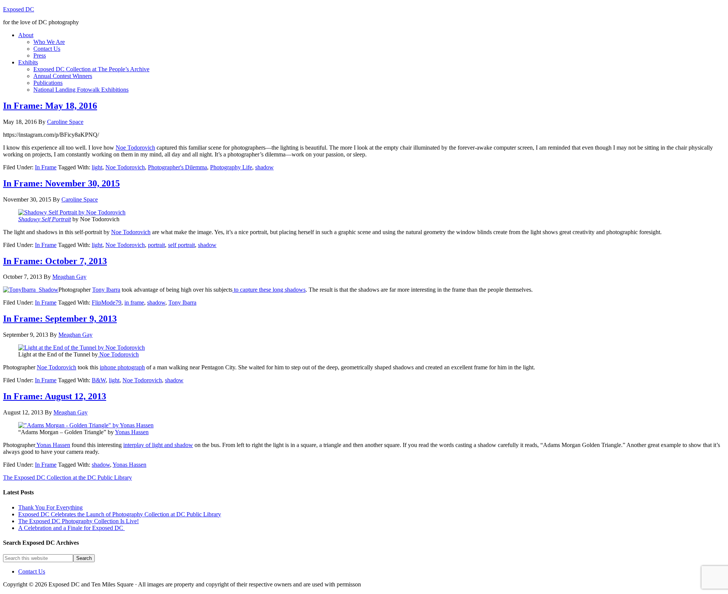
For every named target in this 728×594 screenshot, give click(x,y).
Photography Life (231, 167)
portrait (156, 245)
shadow (264, 167)
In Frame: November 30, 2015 (61, 183)
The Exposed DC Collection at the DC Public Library (67, 477)
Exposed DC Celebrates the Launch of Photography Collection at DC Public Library (119, 514)
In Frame (45, 167)
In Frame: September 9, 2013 (60, 319)
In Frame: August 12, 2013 (54, 396)
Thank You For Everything (50, 507)
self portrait (181, 245)
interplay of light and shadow (158, 445)
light (97, 167)
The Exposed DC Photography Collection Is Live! (78, 521)
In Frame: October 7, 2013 (55, 261)
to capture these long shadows (269, 289)
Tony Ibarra (106, 289)
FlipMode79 (106, 302)
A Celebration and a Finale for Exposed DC (71, 528)
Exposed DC (18, 9)
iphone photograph (122, 367)
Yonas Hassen (132, 432)
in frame (134, 302)
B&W (99, 380)
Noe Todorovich (135, 147)
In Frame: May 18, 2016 (50, 106)
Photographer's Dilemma (177, 167)
